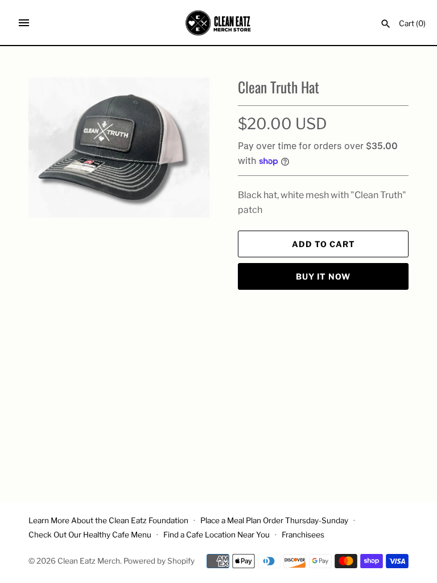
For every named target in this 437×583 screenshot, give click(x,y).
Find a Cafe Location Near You (216, 534)
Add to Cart (323, 244)
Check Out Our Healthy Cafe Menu (89, 534)
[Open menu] (23, 22)
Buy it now (323, 276)
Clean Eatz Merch (88, 560)
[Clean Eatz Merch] (218, 23)
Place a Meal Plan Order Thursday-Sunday (274, 520)
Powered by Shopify (159, 560)
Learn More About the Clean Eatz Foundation (108, 520)
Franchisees (303, 534)
